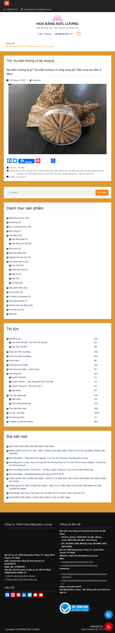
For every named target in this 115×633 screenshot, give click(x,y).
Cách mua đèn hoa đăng (20, 356)
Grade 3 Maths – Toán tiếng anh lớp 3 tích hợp (32, 381)
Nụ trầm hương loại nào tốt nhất (39, 173)
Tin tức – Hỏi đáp (16, 413)
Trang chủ (10, 43)
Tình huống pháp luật (21, 403)
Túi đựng (16, 283)
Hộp (13, 278)
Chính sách (14, 360)
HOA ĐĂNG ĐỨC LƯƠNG (57, 24)
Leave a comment (18, 177)
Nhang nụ (63, 171)
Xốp (11, 314)
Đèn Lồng (13, 231)
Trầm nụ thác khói (86, 173)
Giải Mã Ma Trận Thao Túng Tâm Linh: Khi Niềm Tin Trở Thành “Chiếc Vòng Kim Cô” (47, 493)
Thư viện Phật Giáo (17, 408)
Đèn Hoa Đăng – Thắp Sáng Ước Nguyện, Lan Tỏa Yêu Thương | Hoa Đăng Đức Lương (48, 458)
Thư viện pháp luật (17, 395)
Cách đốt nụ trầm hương (21, 171)
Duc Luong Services (18, 227)
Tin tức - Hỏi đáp (17, 167)
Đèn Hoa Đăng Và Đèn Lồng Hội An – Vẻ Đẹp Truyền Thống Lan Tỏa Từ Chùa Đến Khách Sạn (51, 470)
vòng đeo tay (15, 309)
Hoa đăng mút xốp (20, 243)
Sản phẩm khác (16, 288)
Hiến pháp (16, 399)
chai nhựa (16, 265)
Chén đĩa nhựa (18, 269)
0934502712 (12, 9)
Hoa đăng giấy (18, 239)
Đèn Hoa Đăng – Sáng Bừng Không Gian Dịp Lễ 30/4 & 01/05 (36, 474)
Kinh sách (13, 248)
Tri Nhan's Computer (18, 296)
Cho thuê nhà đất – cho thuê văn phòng (29, 342)
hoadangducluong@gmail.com (37, 9)
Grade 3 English (19, 377)
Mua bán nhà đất (19, 347)
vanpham (37, 80)
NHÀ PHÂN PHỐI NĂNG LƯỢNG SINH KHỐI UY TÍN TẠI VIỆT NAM (39, 497)
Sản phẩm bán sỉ (16, 261)
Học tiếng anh (15, 373)
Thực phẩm (14, 292)
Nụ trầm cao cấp (75, 171)
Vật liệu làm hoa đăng (18, 305)
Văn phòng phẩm (16, 301)
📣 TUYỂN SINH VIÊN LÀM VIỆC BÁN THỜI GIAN (31, 446)
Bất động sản (15, 339)
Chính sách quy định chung (21, 576)
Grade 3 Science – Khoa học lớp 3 (27, 386)
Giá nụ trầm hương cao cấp (45, 171)
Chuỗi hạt (13, 222)
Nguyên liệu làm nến (18, 257)
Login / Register (45, 34)
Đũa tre (15, 274)
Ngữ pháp (16, 390)
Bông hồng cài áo (17, 218)
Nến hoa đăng (15, 253)
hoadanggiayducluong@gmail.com (80, 565)
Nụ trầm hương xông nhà (65, 173)
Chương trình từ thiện (18, 365)
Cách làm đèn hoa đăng (19, 352)
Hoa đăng (13, 235)
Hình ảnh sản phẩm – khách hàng (24, 369)
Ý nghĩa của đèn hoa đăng (21, 421)
